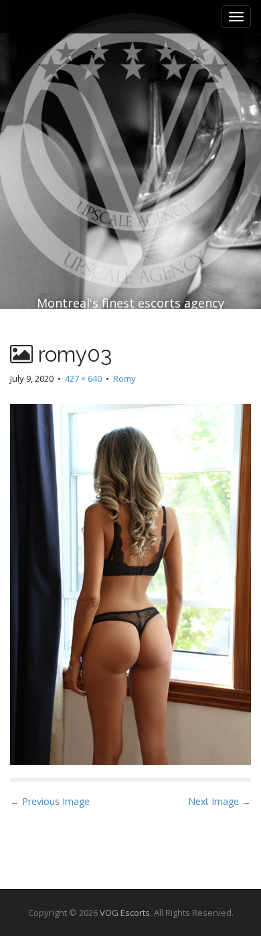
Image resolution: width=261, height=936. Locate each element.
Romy (124, 378)
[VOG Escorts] (130, 122)
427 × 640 (83, 378)
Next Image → (219, 801)
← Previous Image (50, 801)
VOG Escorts (125, 913)
